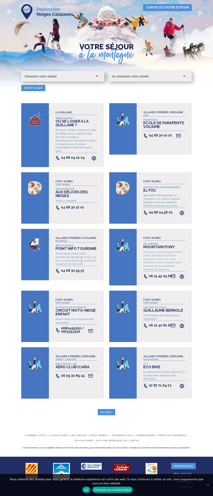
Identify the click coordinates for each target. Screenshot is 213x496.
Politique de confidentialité (112, 489)
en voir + (106, 412)
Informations (183, 466)
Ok (86, 489)
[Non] (208, 485)
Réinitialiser (33, 87)
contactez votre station (167, 7)
